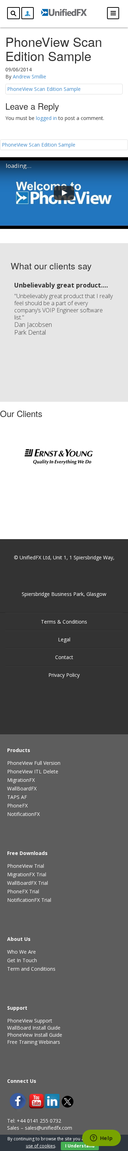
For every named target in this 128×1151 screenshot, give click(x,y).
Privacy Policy (64, 675)
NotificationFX (23, 814)
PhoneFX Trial (23, 891)
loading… (18, 166)
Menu (113, 13)
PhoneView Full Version (33, 763)
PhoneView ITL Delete (32, 771)
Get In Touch (22, 960)
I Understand (80, 1146)
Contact (64, 657)
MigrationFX (21, 780)
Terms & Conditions (64, 621)
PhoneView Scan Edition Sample (44, 89)
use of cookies (40, 1146)
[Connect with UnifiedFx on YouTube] (36, 1101)
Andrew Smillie (29, 76)
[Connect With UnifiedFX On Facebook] (17, 1101)
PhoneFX (17, 805)
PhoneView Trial (25, 865)
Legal (64, 639)
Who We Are (21, 951)
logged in (46, 118)
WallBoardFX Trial (27, 882)
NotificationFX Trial (29, 900)
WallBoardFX (22, 788)
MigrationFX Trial (26, 874)
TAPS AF (17, 797)
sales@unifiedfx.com (48, 1127)
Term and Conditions (31, 968)
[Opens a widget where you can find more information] (101, 1138)
